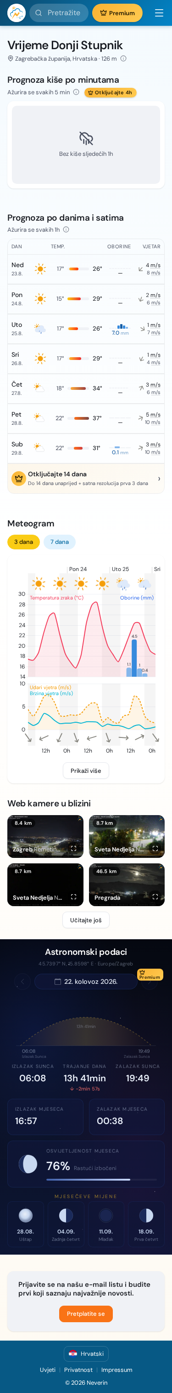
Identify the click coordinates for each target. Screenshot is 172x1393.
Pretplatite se (86, 1314)
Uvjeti (47, 1370)
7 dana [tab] (59, 542)
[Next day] (149, 981)
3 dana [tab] (23, 542)
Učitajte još (86, 920)
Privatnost (78, 1370)
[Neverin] (16, 13)
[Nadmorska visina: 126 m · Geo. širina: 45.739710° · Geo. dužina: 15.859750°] (123, 58)
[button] (155, 13)
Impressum (117, 1370)
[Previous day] (22, 981)
